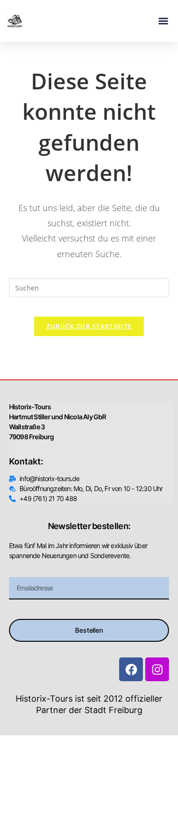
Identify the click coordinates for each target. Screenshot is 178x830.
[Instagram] (157, 669)
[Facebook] (131, 669)
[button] (163, 21)
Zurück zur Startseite (89, 326)
